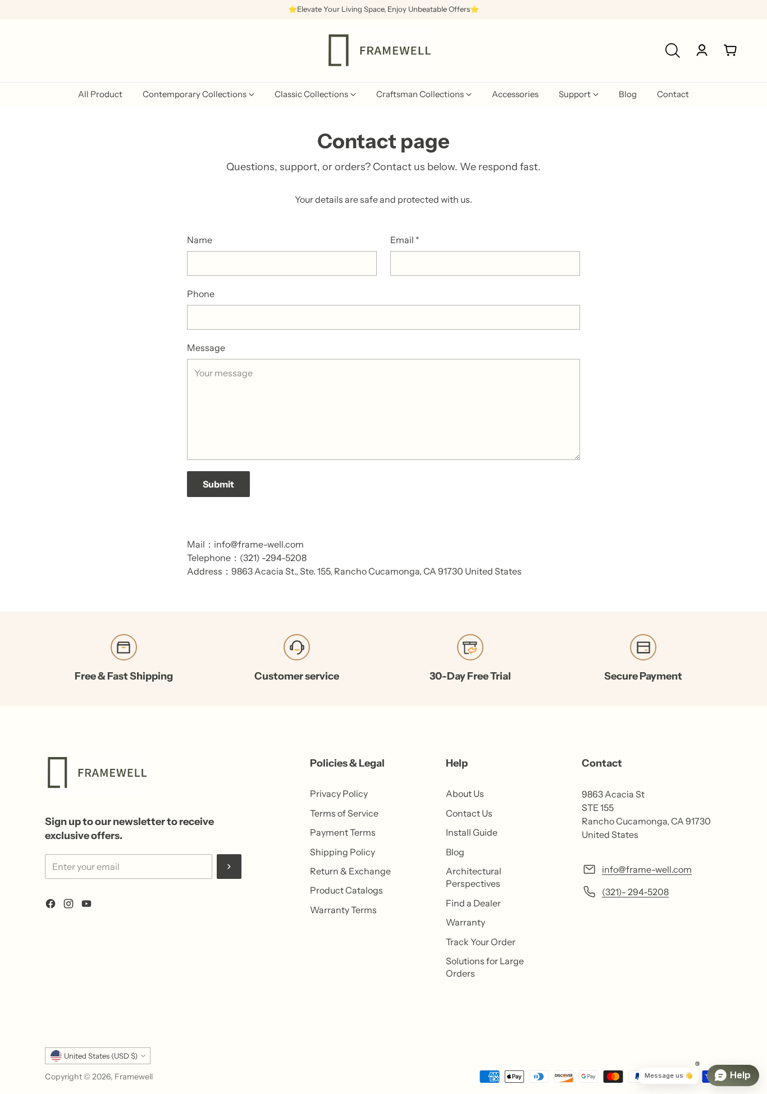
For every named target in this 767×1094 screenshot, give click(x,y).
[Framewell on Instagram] (68, 905)
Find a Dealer (473, 903)
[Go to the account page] (702, 50)
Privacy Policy (339, 793)
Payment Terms (343, 832)
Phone (200, 293)
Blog (455, 852)
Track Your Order (480, 941)
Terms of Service (344, 813)
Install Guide (471, 832)
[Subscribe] (229, 866)
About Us (465, 793)
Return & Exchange (350, 871)
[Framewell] (379, 50)
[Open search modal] (672, 50)
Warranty (465, 922)
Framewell (134, 1077)
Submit (218, 484)
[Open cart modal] (730, 50)
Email (404, 239)
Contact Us (469, 813)
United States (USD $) (101, 1055)
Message (206, 347)
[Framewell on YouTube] (86, 905)
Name (199, 239)
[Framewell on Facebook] (50, 905)
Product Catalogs (346, 890)
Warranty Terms (343, 909)
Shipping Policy (342, 852)
